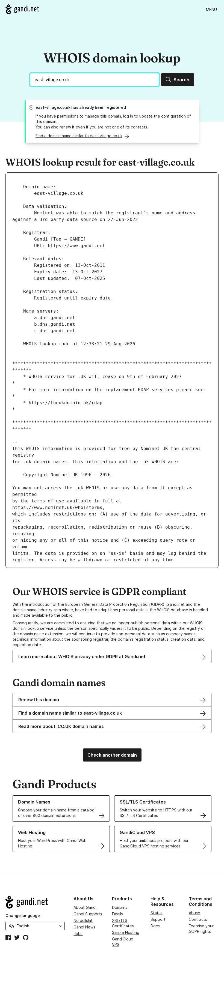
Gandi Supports (87, 914)
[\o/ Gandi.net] (35, 902)
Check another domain (112, 755)
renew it (67, 127)
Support (158, 919)
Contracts (198, 919)
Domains (119, 907)
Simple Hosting (125, 932)
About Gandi (84, 907)
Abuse (194, 912)
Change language (22, 915)
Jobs (77, 933)
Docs (155, 926)
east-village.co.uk (53, 107)
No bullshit (83, 920)
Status (157, 912)
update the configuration (162, 116)
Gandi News (84, 927)
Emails (117, 914)
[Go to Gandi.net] (22, 9)
